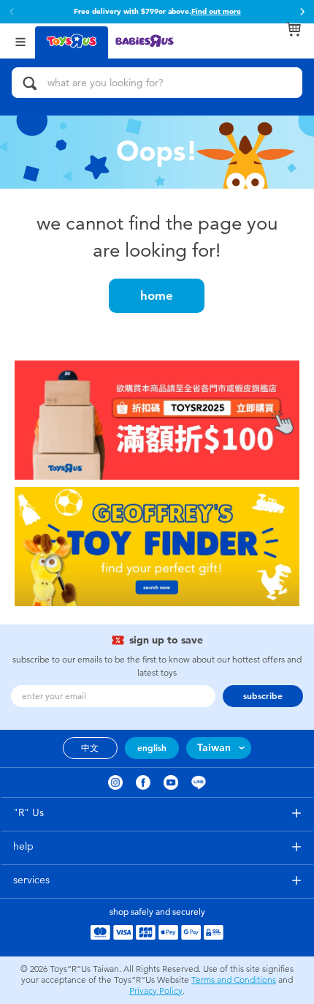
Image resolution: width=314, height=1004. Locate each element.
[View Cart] (293, 29)
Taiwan (214, 747)
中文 (90, 748)
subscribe (263, 696)
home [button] (156, 295)
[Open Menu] (20, 40)
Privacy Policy (156, 991)
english (151, 748)
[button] (302, 12)
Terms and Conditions (233, 980)
